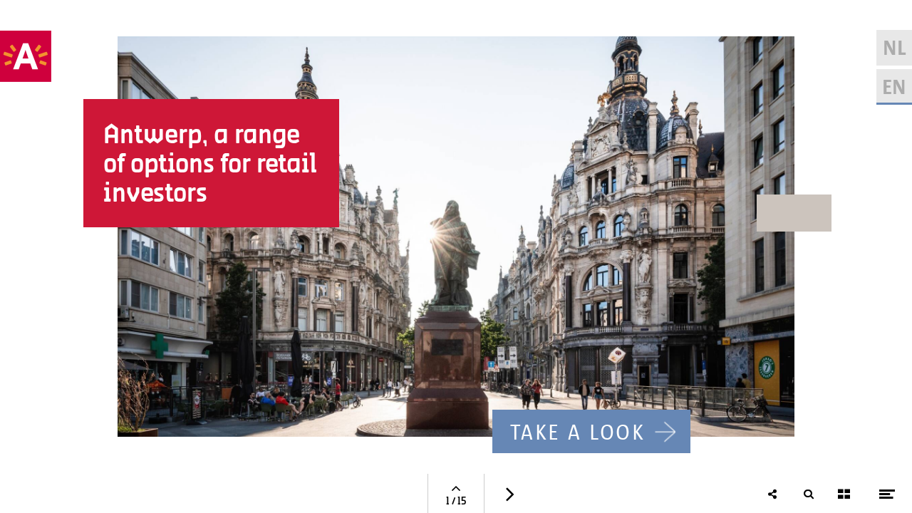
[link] (591, 432)
